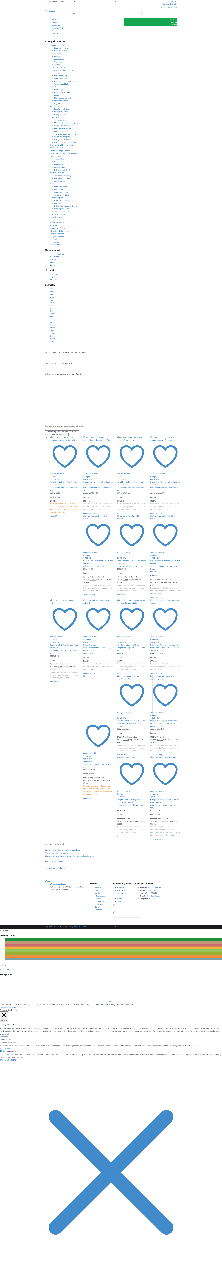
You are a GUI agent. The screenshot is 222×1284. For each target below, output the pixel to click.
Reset (111, 1002)
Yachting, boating (57, 156)
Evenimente (100, 904)
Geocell (57, 73)
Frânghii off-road (61, 114)
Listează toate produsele (55, 868)
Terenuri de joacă (61, 211)
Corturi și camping (61, 200)
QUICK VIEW (54, 479)
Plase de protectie (57, 148)
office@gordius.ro (153, 896)
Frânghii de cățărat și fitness (65, 206)
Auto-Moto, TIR (56, 106)
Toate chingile (60, 120)
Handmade (58, 189)
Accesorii (53, 225)
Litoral (52, 220)
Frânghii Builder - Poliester (64, 70)
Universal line (59, 167)
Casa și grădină (56, 103)
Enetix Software (80, 926)
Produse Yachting (57, 173)
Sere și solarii (59, 62)
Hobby (52, 184)
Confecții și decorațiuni (63, 126)
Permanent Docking (62, 178)
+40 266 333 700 (154, 887)
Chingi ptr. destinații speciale (65, 134)
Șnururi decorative (61, 192)
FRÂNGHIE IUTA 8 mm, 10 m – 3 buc (131, 566)
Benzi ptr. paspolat (61, 131)
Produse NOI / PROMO (58, 228)
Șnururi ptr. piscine (61, 209)
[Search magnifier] (141, 13)
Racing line (58, 164)
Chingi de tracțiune (62, 139)
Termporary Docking (62, 175)
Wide (2, 969)
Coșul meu (121, 890)
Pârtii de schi (59, 203)
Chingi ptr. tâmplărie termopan (67, 142)
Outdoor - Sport (56, 198)
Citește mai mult (157, 839)
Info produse (100, 896)
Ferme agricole (60, 89)
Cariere (98, 907)
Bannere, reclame (61, 48)
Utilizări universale (57, 223)
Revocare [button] (12, 1007)
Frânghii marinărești (62, 170)
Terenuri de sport (61, 214)
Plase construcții (61, 76)
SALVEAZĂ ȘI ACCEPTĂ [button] (8, 1060)
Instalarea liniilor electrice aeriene (63, 153)
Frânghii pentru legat (62, 92)
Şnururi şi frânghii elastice (60, 150)
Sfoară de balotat (61, 101)
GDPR (119, 899)
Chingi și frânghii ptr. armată (61, 145)
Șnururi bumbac (60, 186)
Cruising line (59, 159)
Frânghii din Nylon (57, 236)
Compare (53, 476)
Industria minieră (61, 51)
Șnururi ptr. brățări (61, 195)
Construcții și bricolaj (58, 67)
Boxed (7, 969)
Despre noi (99, 890)
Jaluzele (57, 53)
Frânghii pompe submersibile (66, 81)
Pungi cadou (59, 59)
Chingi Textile (55, 117)
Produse (98, 887)
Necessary (6, 1039)
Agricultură (54, 87)
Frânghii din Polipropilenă (59, 231)
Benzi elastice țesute (62, 128)
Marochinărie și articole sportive (67, 123)
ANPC (119, 901)
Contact (98, 910)
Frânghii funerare (56, 217)
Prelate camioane (61, 109)
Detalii (20, 1007)
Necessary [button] (4, 1037)
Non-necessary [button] (6, 1048)
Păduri (56, 95)
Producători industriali (58, 45)
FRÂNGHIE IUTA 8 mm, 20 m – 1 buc (97, 566)
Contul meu (122, 887)
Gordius (63, 926)
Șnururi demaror (60, 78)
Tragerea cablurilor (62, 84)
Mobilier (57, 56)
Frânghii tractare (61, 112)
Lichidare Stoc (55, 245)
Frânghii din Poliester (58, 234)
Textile (57, 65)
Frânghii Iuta (55, 239)
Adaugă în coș (55, 516)
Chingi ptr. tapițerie (62, 137)
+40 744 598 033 (152, 890)
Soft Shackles (59, 181)
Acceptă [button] (4, 1007)
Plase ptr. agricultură (62, 98)
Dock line (58, 162)
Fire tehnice (54, 242)
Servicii (97, 893)
